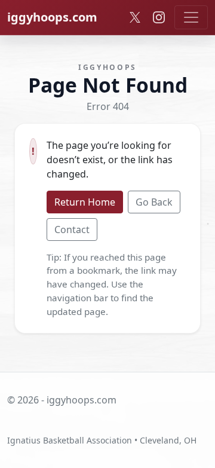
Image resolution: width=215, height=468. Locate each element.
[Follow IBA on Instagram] (159, 17)
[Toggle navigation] (191, 17)
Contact (72, 229)
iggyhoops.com (52, 17)
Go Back (154, 202)
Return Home (84, 202)
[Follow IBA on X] (135, 17)
